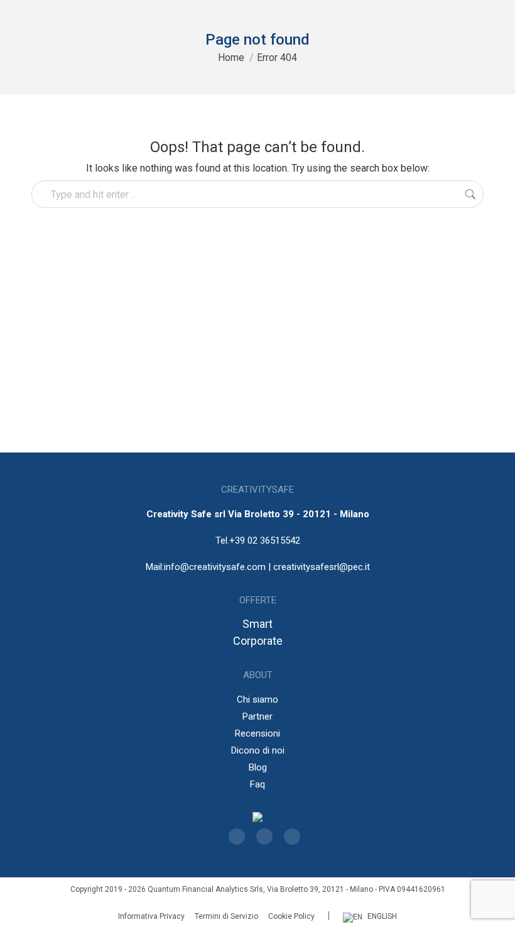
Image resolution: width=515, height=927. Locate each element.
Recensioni (257, 733)
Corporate (258, 640)
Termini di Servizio (226, 916)
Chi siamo (257, 699)
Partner (257, 716)
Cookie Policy (291, 916)
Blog (258, 767)
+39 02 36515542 (264, 540)
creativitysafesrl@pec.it (321, 567)
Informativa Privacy (151, 916)
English (382, 916)
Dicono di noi (258, 750)
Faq (257, 784)
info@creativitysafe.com (215, 567)
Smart (257, 623)
